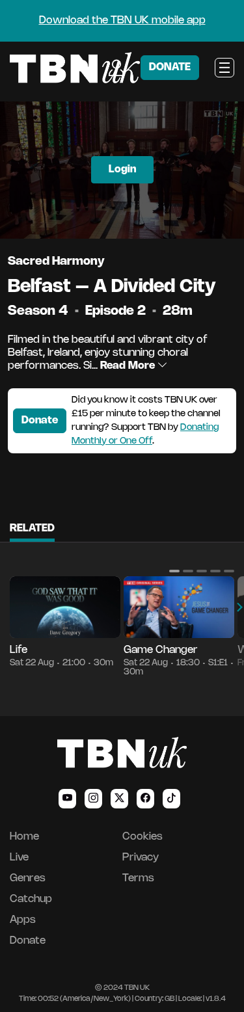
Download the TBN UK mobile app (122, 20)
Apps (23, 920)
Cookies (142, 837)
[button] (174, 571)
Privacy (140, 857)
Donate (39, 420)
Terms (138, 878)
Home (24, 837)
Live (19, 857)
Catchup (31, 899)
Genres (28, 878)
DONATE (170, 67)
